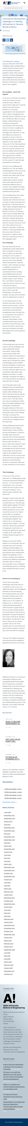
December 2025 (9, 815)
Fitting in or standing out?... (13, 758)
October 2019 (8, 931)
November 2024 (9, 831)
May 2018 (7, 956)
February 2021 (8, 891)
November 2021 (9, 870)
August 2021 (8, 879)
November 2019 (9, 928)
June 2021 (7, 882)
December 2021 (9, 867)
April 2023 (7, 843)
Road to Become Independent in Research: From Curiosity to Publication (13, 1067)
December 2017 (9, 971)
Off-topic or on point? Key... (13, 740)
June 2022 (7, 855)
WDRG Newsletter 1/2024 (13, 798)
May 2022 (7, 858)
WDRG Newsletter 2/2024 (13, 795)
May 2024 (7, 834)
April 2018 (7, 959)
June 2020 (7, 910)
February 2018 (8, 965)
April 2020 (7, 916)
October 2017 (8, 974)
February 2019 (8, 943)
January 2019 (8, 946)
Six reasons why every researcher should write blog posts (12, 1097)
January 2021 (8, 895)
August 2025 (8, 821)
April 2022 (7, 861)
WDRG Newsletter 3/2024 (13, 792)
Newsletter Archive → (10, 802)
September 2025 (9, 818)
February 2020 (8, 919)
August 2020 (8, 907)
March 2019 (7, 940)
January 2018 (8, 968)
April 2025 (7, 824)
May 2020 (7, 913)
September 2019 (9, 934)
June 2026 (7, 812)
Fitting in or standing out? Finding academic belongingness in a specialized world (14, 1087)
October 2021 (8, 873)
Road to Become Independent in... (13, 723)
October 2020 (8, 901)
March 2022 (8, 864)
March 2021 (7, 888)
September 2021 (9, 876)
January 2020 (8, 922)
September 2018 (9, 950)
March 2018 (7, 962)
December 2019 (9, 925)
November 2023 (9, 837)
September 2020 (9, 904)
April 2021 (7, 885)
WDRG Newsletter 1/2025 (13, 789)
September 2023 (9, 840)
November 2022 (9, 849)
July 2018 (7, 953)
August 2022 (8, 852)
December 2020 (9, 898)
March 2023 (8, 846)
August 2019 (8, 937)
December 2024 (9, 827)
